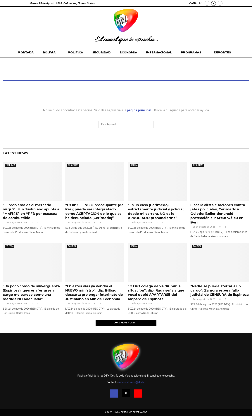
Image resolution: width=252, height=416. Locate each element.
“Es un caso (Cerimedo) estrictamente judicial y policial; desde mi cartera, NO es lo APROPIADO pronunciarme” (156, 211)
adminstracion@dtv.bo (132, 382)
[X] (213, 3)
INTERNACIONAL (159, 52)
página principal (139, 110)
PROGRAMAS (191, 52)
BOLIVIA (49, 52)
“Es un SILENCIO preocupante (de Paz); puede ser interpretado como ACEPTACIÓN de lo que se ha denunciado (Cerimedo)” (94, 211)
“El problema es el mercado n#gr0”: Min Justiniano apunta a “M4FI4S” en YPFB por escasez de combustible (31, 211)
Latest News (15, 153)
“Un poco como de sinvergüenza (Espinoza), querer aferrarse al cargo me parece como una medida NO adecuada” (31, 292)
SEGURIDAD (101, 52)
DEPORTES (222, 52)
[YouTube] (220, 3)
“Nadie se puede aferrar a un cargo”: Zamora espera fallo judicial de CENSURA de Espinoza (219, 290)
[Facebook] (207, 3)
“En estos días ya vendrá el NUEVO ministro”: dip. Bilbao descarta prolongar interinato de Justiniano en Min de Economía (94, 292)
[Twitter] (126, 393)
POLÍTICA (75, 52)
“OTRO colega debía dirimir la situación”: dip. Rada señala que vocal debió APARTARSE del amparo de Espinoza (156, 292)
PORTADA (26, 52)
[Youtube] (138, 393)
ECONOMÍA (128, 52)
